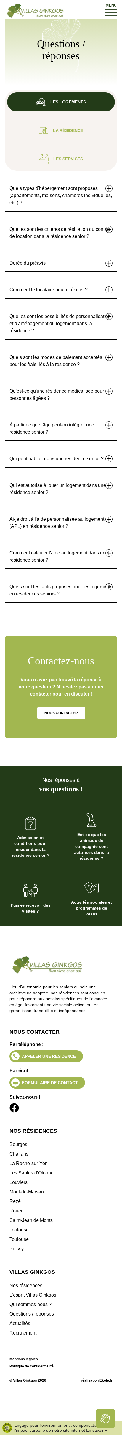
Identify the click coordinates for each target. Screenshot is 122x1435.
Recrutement (22, 1332)
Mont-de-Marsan (26, 1191)
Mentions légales (23, 1359)
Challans (18, 1153)
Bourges (18, 1144)
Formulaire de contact (50, 1082)
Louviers (18, 1182)
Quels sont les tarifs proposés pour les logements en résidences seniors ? (61, 590)
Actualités (19, 1323)
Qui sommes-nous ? (30, 1304)
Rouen (16, 1210)
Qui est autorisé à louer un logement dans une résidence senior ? (57, 489)
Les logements (68, 102)
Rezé (15, 1201)
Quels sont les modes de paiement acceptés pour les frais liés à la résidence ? (55, 361)
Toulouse (19, 1229)
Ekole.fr (106, 1380)
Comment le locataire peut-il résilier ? (48, 289)
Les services (68, 158)
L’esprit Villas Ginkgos (32, 1294)
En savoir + (96, 1430)
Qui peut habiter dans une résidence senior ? (56, 458)
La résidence (68, 130)
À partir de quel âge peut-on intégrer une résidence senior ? (51, 428)
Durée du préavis (27, 263)
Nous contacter (61, 713)
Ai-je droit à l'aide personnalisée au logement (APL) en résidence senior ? (56, 523)
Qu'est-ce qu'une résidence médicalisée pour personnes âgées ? (56, 395)
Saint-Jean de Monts (31, 1220)
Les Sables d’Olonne (31, 1172)
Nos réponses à (61, 785)
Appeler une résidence (49, 1056)
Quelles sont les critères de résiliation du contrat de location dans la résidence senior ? (59, 233)
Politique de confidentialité (31, 1366)
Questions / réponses (31, 1313)
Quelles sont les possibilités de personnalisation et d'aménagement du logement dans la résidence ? (60, 323)
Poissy (16, 1248)
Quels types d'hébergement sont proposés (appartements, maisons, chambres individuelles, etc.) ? (60, 195)
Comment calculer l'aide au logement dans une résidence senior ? (58, 556)
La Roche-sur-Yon (28, 1163)
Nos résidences (25, 1285)
